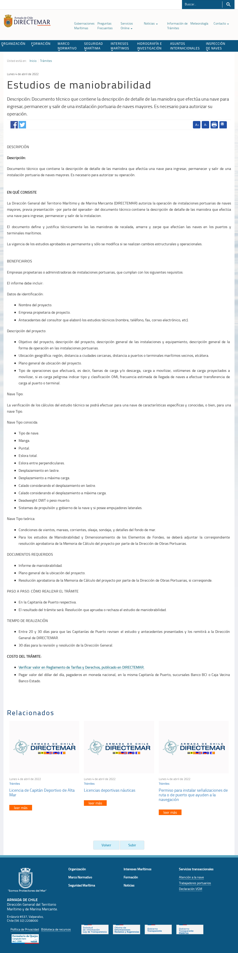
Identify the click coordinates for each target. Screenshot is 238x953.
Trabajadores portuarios (195, 883)
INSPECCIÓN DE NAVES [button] (215, 45)
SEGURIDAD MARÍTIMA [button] (93, 45)
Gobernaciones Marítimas (84, 25)
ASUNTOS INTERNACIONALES (185, 45)
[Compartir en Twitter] (22, 123)
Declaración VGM (190, 888)
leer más (20, 807)
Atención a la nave (191, 877)
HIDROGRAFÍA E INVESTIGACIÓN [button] (149, 45)
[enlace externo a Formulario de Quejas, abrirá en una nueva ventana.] (25, 938)
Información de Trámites (177, 25)
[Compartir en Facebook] (14, 123)
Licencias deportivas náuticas (109, 790)
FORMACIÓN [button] (40, 43)
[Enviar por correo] (223, 125)
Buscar (228, 4)
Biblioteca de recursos (56, 929)
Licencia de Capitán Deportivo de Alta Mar (42, 792)
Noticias (149, 23)
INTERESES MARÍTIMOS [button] (120, 45)
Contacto (220, 23)
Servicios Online (127, 25)
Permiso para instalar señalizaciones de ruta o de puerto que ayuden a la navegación (193, 794)
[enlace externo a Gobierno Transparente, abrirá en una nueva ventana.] (158, 929)
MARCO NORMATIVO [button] (67, 45)
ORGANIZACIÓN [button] (13, 43)
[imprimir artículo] (214, 124)
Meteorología (199, 23)
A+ (197, 124)
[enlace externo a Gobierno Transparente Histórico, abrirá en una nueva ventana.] (189, 929)
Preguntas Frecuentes (105, 25)
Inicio (33, 61)
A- (205, 124)
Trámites (46, 61)
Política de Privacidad (24, 929)
